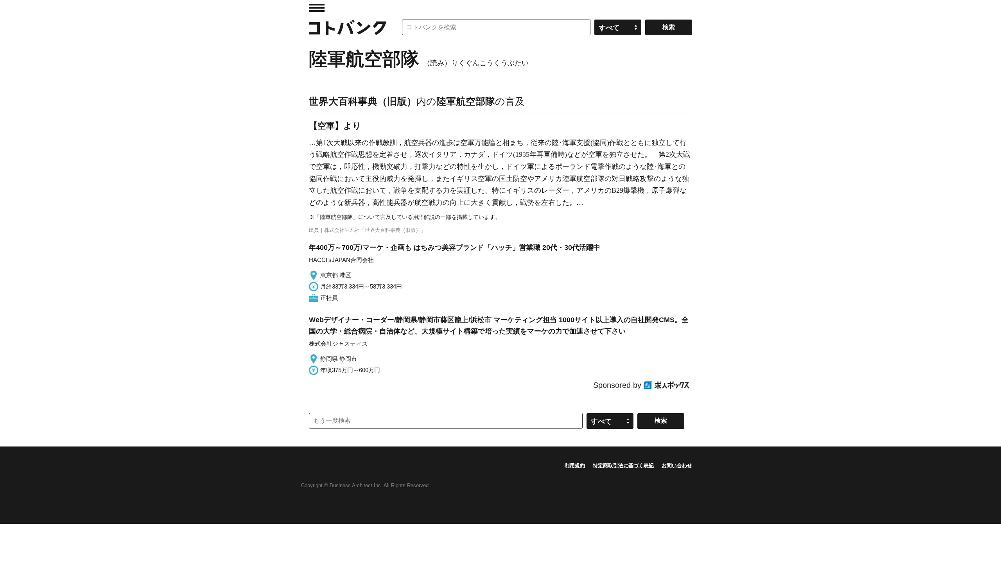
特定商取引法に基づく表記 (623, 465)
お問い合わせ (677, 465)
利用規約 (575, 465)
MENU (317, 8)
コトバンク (347, 27)
